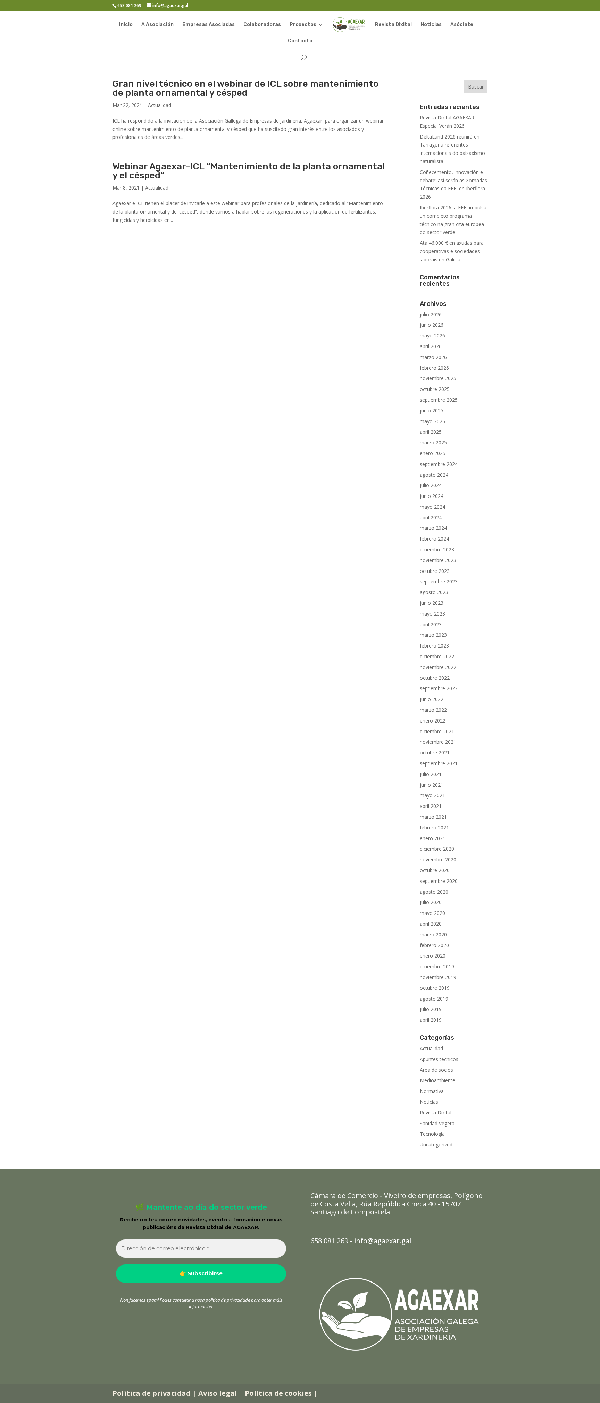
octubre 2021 (435, 752)
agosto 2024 (434, 474)
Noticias (431, 24)
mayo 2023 (432, 613)
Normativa (432, 1091)
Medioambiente (437, 1080)
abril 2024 (431, 517)
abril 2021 (431, 806)
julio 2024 (431, 485)
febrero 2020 (434, 945)
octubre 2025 (435, 389)
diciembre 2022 (437, 656)
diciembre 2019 (437, 966)
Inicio (126, 24)
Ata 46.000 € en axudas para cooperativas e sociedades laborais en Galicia (452, 251)
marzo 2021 (433, 816)
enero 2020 (432, 955)
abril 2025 (431, 431)
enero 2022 (432, 720)
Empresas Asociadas (208, 24)
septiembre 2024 (439, 464)
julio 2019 (431, 1009)
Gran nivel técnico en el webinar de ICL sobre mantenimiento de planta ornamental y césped (245, 88)
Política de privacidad (151, 1393)
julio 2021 (431, 774)
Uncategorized (436, 1144)
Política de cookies (278, 1393)
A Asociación (157, 24)
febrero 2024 (434, 538)
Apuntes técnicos (439, 1059)
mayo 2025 (432, 421)
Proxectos (303, 24)
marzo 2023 (433, 635)
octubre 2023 (435, 571)
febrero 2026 (434, 368)
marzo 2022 (433, 710)
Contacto (300, 41)
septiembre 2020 (439, 881)
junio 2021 (431, 785)
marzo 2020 (433, 934)
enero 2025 (432, 453)
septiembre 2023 (439, 581)
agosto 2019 (434, 998)
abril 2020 (431, 923)
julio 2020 (431, 902)
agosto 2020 (434, 891)
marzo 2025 (433, 442)
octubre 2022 (435, 678)
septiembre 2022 (439, 688)
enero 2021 (432, 838)
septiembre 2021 (439, 763)
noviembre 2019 (438, 977)
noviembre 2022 (438, 667)
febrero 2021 (434, 827)
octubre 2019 (435, 988)
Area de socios (436, 1070)
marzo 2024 (433, 528)
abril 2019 (431, 1020)
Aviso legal (217, 1393)
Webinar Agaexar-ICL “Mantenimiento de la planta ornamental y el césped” (248, 171)
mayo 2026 (432, 335)
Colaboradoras (262, 24)
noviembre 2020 (438, 859)
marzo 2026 (433, 357)
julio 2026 (431, 314)
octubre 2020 (435, 870)
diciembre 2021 (437, 731)
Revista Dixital (393, 24)
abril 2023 (431, 624)
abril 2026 (431, 346)
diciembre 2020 (437, 848)
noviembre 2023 (438, 560)
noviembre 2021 (438, 741)
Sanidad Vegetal (438, 1123)
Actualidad (159, 105)
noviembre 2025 (438, 378)
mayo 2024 (432, 506)
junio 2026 (431, 324)
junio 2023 (431, 603)
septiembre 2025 (439, 399)
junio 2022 (431, 699)
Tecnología (432, 1133)
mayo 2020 (432, 913)
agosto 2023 (434, 592)
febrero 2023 (434, 645)
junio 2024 (431, 496)
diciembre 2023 (437, 549)
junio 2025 (431, 410)
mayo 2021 (432, 795)
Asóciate (461, 24)
